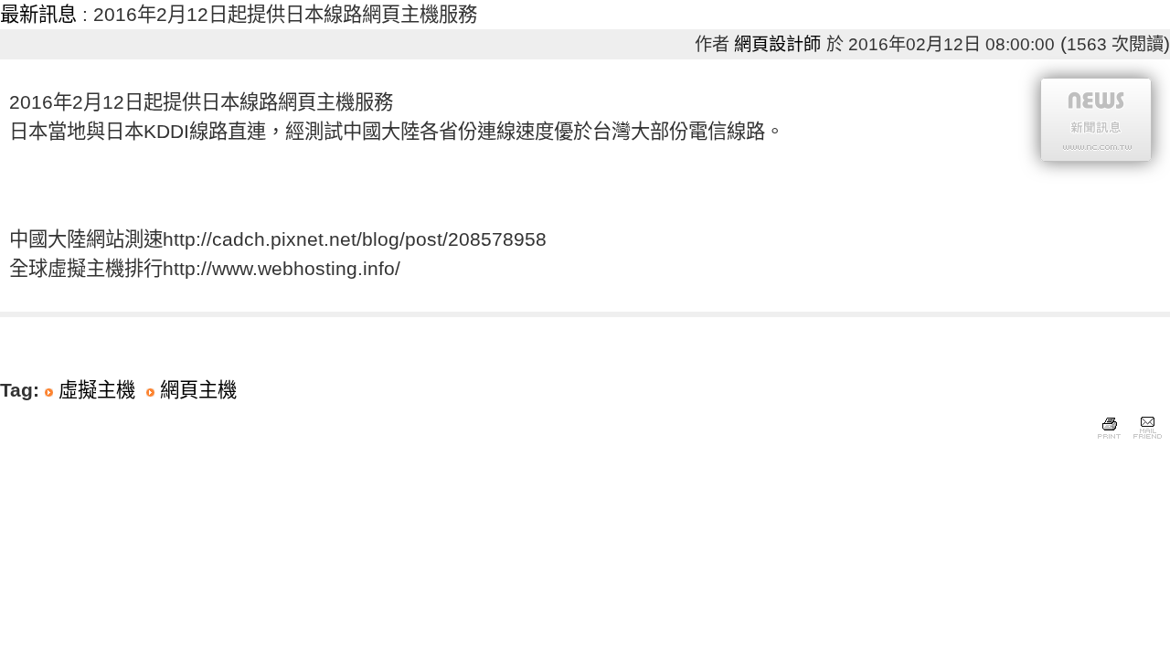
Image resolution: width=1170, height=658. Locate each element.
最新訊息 (38, 15)
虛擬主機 (96, 390)
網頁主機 (198, 390)
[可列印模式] (1109, 440)
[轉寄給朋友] (1147, 440)
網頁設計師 (777, 44)
